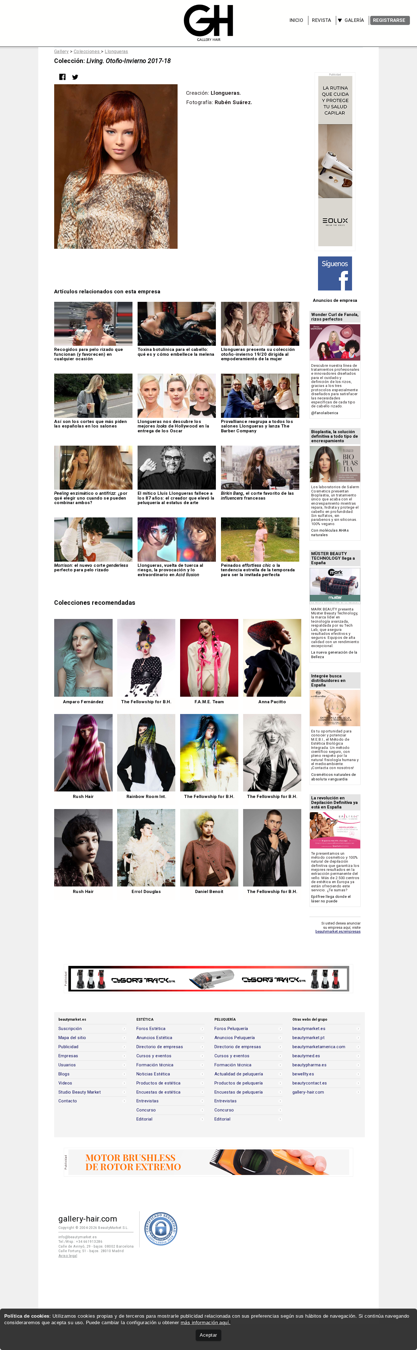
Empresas (68, 1056)
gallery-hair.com (308, 1092)
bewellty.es (303, 1074)
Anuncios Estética (154, 1038)
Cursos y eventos (153, 1056)
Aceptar (208, 1335)
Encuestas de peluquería (238, 1092)
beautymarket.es (308, 1029)
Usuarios (67, 1065)
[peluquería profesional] (208, 37)
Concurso (146, 1110)
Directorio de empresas (159, 1047)
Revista (321, 20)
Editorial (144, 1119)
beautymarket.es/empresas (338, 931)
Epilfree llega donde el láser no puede (331, 898)
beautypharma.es (309, 1065)
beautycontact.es (309, 1083)
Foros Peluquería (231, 1029)
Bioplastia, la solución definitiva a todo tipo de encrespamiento (334, 436)
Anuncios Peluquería (234, 1038)
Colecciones (87, 51)
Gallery (61, 51)
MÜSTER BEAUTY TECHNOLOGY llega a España (333, 558)
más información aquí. (206, 1322)
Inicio (297, 20)
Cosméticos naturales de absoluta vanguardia (333, 776)
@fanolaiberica (324, 413)
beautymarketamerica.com (319, 1047)
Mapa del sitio (72, 1038)
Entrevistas (147, 1101)
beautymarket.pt (308, 1038)
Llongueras (116, 51)
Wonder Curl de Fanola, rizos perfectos (335, 317)
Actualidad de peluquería (238, 1074)
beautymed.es (306, 1056)
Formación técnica (155, 1065)
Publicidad (68, 1047)
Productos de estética (158, 1083)
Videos (65, 1083)
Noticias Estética (153, 1074)
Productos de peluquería (238, 1083)
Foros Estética (151, 1029)
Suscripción (70, 1029)
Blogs (64, 1074)
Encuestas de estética (158, 1092)
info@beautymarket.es (77, 1237)
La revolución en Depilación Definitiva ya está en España (334, 802)
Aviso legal (67, 1256)
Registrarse (389, 20)
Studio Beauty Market (79, 1092)
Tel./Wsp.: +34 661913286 (80, 1242)
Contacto (67, 1101)
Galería (354, 20)
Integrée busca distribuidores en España (328, 680)
